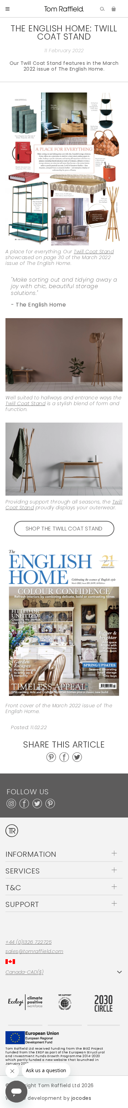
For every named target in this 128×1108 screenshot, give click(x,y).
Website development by (48, 1098)
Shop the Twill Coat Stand (64, 528)
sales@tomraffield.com (34, 951)
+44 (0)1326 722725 (28, 942)
